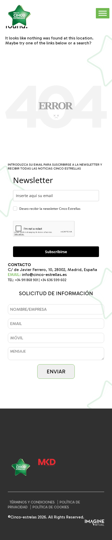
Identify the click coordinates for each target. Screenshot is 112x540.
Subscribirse (56, 251)
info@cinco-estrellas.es (44, 274)
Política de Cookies (51, 507)
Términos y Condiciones (32, 502)
